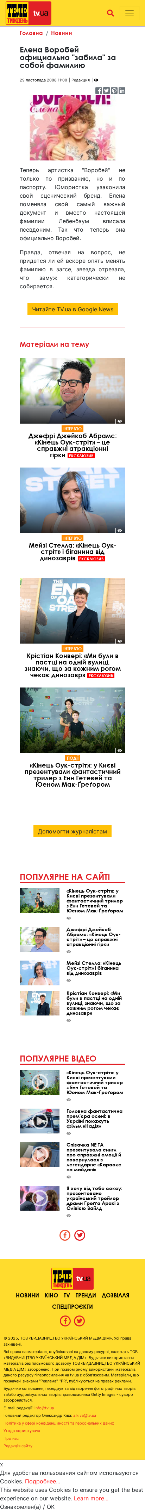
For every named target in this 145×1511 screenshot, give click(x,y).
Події (72, 758)
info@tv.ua (44, 1407)
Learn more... (91, 1498)
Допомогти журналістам (72, 831)
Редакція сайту (18, 1445)
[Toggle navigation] (129, 13)
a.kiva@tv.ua (84, 1415)
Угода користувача (22, 1430)
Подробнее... (42, 1481)
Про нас (11, 1438)
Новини (61, 32)
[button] (110, 13)
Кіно (51, 1295)
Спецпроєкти (72, 1306)
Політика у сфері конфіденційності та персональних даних (59, 1423)
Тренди (86, 1295)
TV (67, 1295)
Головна (31, 32)
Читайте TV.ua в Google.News (72, 309)
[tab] (65, 1235)
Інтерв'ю (72, 428)
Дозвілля (115, 1295)
